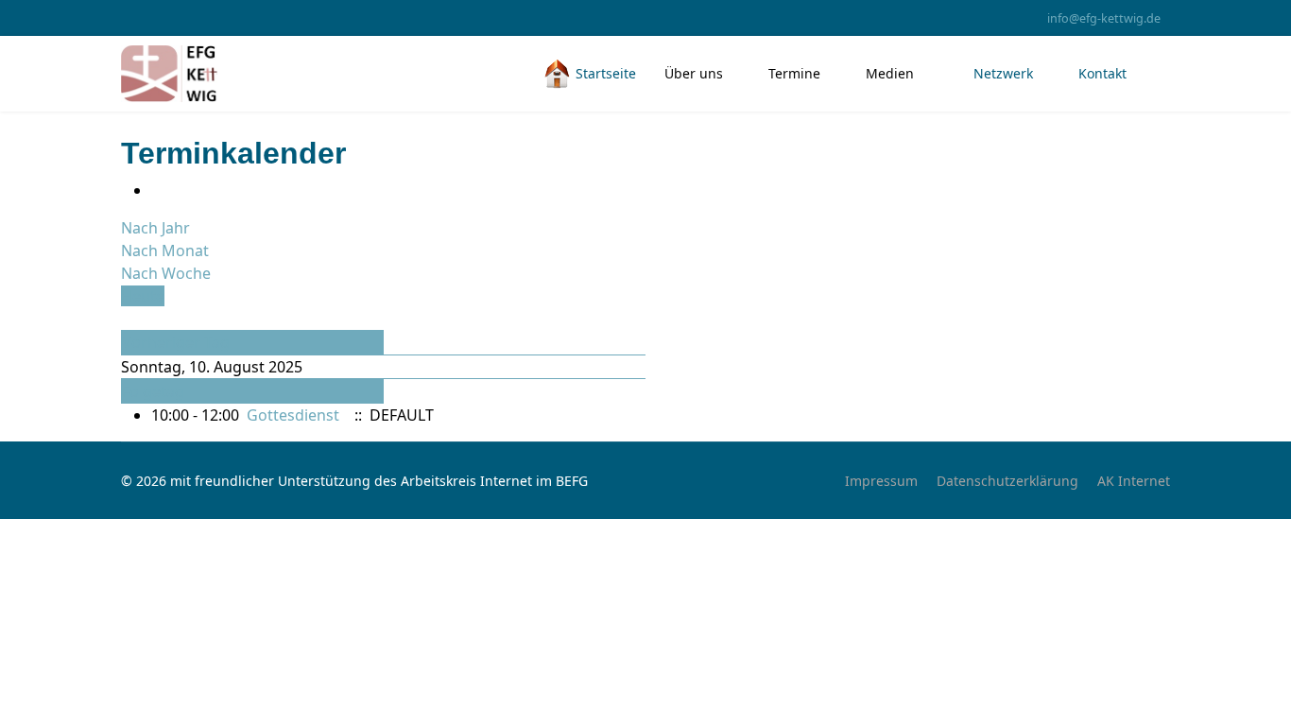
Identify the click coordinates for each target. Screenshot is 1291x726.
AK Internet (1133, 481)
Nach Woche (166, 273)
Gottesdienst (293, 415)
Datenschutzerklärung (1007, 481)
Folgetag (153, 391)
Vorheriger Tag (176, 342)
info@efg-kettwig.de (1104, 18)
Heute (142, 295)
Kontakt (1102, 73)
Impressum (881, 481)
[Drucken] (157, 190)
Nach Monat (165, 250)
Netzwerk (1001, 73)
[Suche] (126, 318)
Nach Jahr (155, 227)
